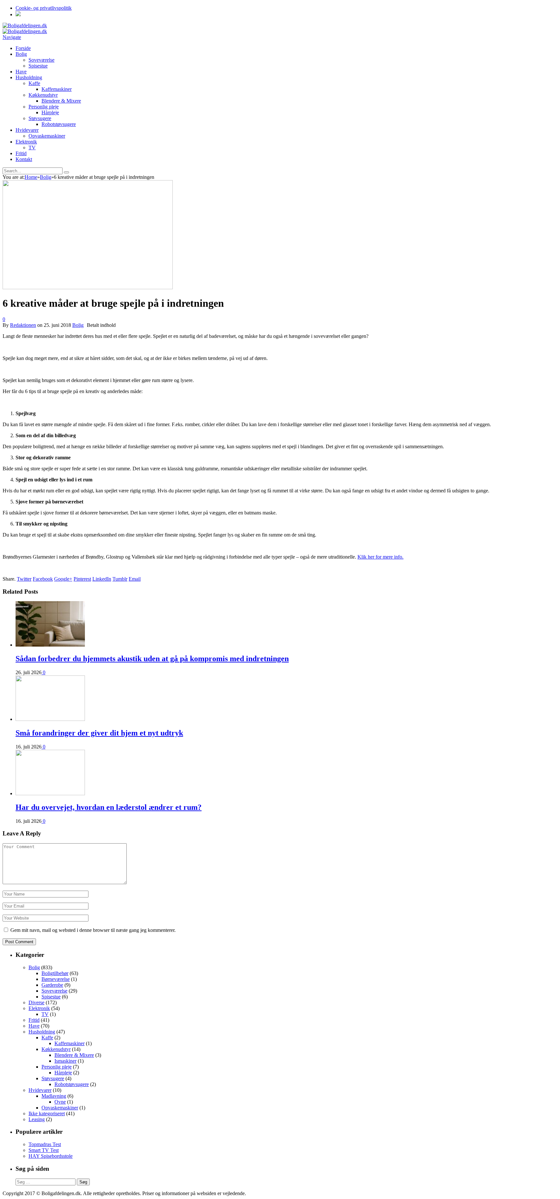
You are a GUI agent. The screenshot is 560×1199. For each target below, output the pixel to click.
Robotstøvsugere (58, 124)
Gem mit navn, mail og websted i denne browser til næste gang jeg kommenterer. (93, 930)
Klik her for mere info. (380, 557)
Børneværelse (55, 979)
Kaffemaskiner (56, 89)
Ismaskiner (65, 1061)
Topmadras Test (45, 1144)
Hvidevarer (27, 130)
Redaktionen (23, 325)
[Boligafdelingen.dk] (25, 25)
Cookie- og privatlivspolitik (44, 8)
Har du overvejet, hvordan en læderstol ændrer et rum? (109, 807)
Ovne (60, 1102)
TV (32, 147)
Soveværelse (41, 60)
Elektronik (26, 141)
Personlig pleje (44, 106)
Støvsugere (40, 118)
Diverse (36, 1002)
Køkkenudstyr (43, 95)
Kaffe (34, 83)
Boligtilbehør (54, 973)
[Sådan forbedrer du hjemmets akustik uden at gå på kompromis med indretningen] (50, 645)
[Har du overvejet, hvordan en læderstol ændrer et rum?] (50, 793)
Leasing (37, 1119)
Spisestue (38, 65)
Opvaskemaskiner (47, 136)
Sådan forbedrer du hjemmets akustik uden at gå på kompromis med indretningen (152, 658)
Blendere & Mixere (61, 101)
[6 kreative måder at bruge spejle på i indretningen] (88, 287)
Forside (23, 48)
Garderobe (52, 985)
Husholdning (29, 77)
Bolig (21, 54)
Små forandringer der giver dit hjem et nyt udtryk (99, 733)
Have (21, 71)
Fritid (21, 153)
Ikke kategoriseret (47, 1113)
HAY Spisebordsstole (51, 1156)
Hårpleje (50, 112)
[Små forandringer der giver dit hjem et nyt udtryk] (50, 719)
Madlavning (53, 1096)
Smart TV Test (44, 1150)
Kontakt (24, 159)
